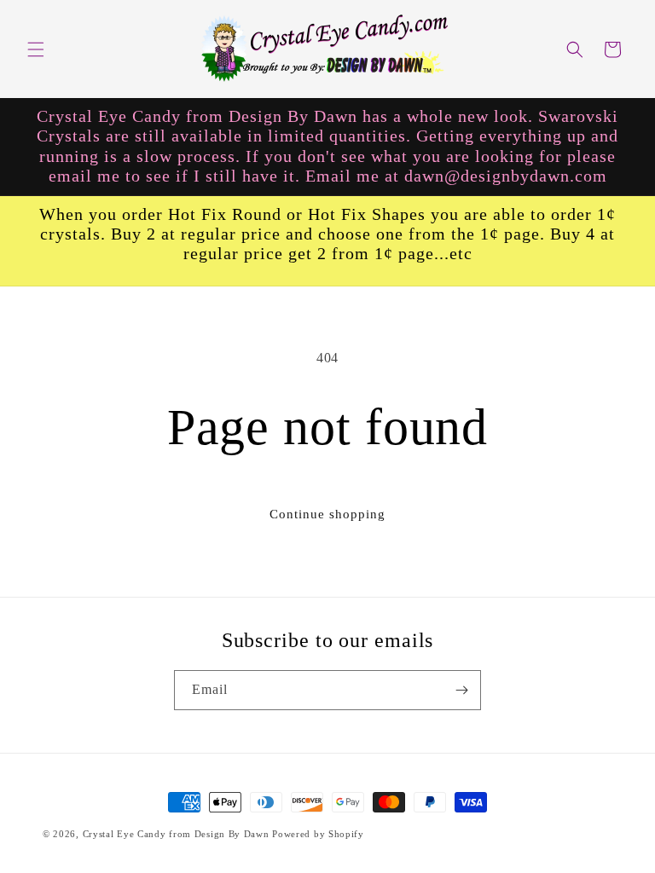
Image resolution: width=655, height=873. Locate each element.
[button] (36, 49)
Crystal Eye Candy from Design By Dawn (176, 834)
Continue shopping (327, 514)
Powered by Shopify (318, 834)
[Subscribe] (461, 690)
